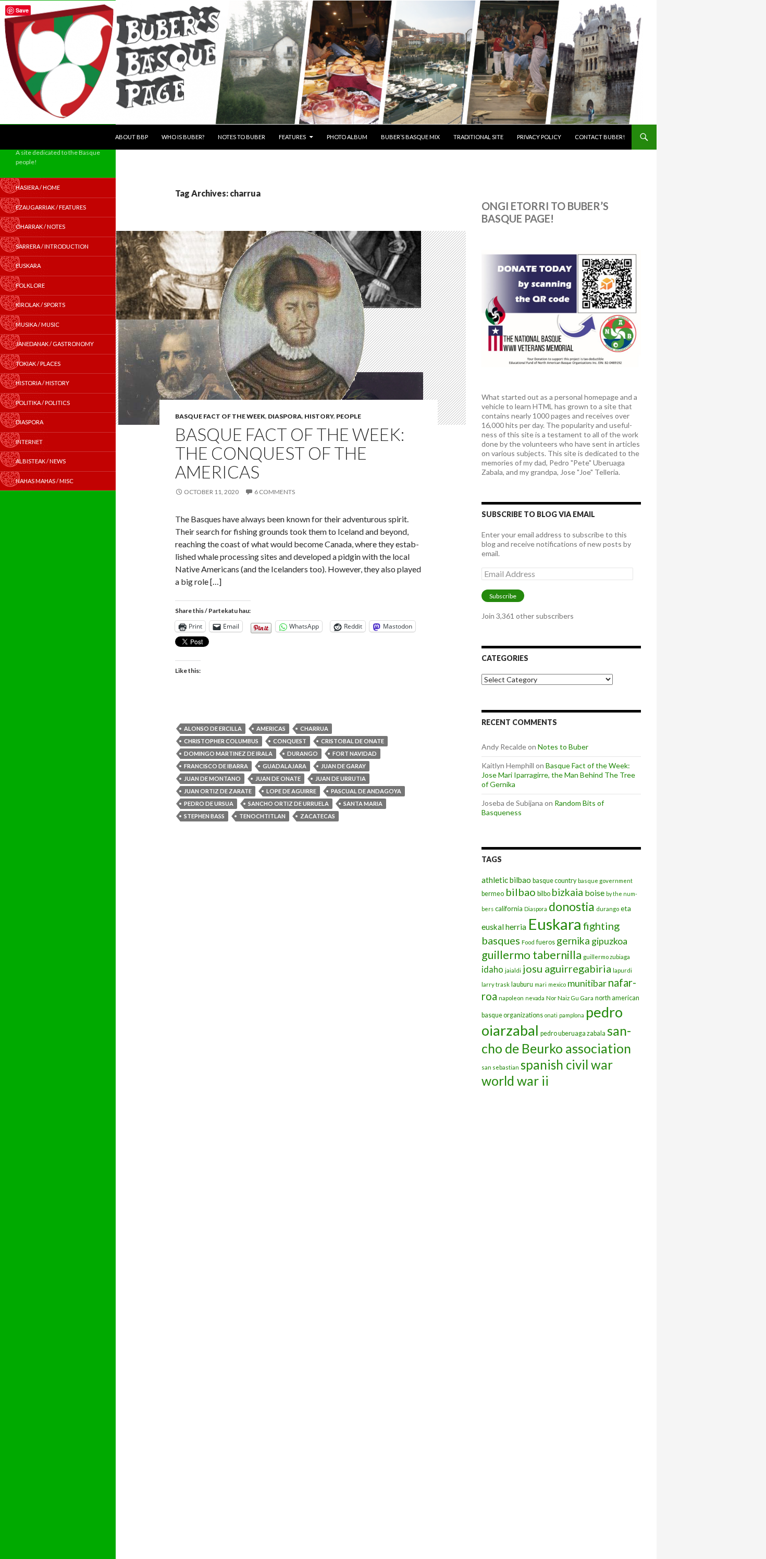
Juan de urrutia (340, 778)
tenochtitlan (262, 816)
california (509, 908)
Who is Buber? (183, 136)
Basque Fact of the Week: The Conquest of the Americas (289, 453)
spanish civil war (567, 1064)
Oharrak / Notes (40, 226)
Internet (29, 441)
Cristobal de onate (352, 741)
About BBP (131, 136)
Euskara (555, 924)
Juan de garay (343, 766)
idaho (492, 969)
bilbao (520, 892)
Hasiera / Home (38, 187)
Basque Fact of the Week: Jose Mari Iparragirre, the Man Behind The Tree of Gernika (558, 775)
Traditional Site (478, 136)
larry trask (495, 984)
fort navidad (354, 753)
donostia (572, 906)
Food (528, 942)
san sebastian (500, 1067)
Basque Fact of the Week (220, 416)
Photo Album (347, 136)
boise (594, 893)
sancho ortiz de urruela (288, 803)
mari (541, 984)
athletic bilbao (506, 880)
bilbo (543, 894)
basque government (605, 880)
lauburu (522, 984)
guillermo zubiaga (606, 956)
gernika (573, 941)
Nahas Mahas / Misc (44, 480)
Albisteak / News (41, 461)
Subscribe (502, 596)
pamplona (571, 1015)
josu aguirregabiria (567, 968)
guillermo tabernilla (531, 955)
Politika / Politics (43, 402)
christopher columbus (221, 741)
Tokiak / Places (38, 363)
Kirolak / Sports (40, 304)
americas (271, 728)
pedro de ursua (208, 803)
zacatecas (317, 816)
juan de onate (278, 778)
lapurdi (622, 970)
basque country (554, 881)
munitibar (587, 983)
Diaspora (285, 416)
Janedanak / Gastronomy (55, 343)
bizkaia (567, 892)
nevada (535, 998)
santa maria (362, 803)
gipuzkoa (609, 941)
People (348, 416)
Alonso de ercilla (213, 728)
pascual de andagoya (366, 791)
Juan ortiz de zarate (218, 791)
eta (626, 908)
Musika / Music (37, 324)
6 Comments (274, 492)
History (318, 416)
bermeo (492, 894)
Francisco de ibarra (216, 766)
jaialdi (513, 970)
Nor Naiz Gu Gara (570, 998)
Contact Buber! (600, 136)
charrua (314, 728)
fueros (545, 942)
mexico (557, 984)
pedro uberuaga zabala (573, 1033)
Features (292, 136)
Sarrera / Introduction (52, 246)
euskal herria (503, 926)
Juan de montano (212, 778)
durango (302, 753)
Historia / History (42, 382)
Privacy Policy (539, 136)
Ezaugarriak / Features (51, 207)
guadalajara (284, 766)
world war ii (515, 1080)
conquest (289, 741)
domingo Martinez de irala (228, 753)
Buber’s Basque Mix (410, 136)
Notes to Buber (241, 136)
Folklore (30, 285)
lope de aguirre (291, 791)
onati (551, 1015)
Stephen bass (204, 816)
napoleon (511, 998)
